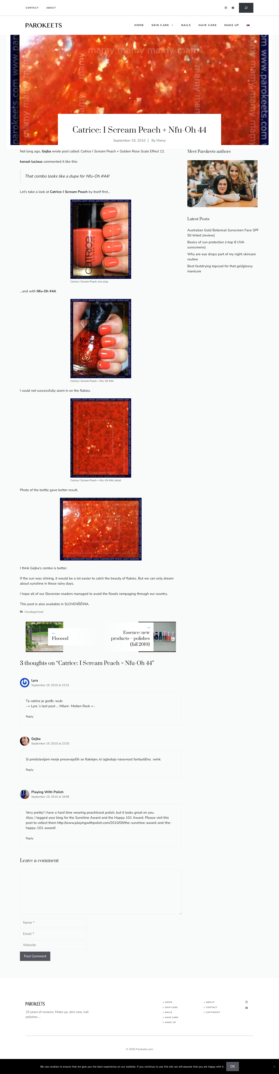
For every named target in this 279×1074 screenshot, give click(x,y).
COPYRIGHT (213, 1012)
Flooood (60, 638)
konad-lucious (31, 161)
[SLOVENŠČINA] (248, 25)
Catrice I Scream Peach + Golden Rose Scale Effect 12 (122, 151)
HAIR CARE (171, 1017)
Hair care (208, 25)
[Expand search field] (246, 8)
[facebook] (233, 8)
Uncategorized (33, 612)
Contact (32, 7)
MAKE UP (170, 1022)
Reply (29, 716)
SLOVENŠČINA (76, 604)
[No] (274, 1066)
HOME (139, 25)
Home (168, 1002)
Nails (186, 25)
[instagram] (226, 8)
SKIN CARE (171, 1007)
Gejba (36, 738)
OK (232, 1066)
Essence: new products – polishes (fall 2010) (130, 638)
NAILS (168, 1012)
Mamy (161, 140)
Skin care (160, 25)
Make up (231, 25)
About (51, 7)
